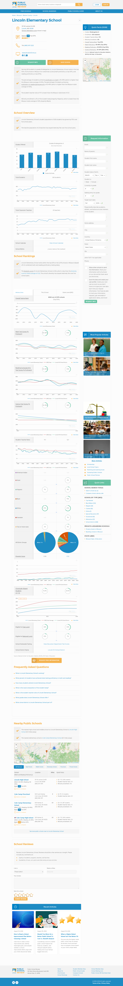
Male (87, 182)
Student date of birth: (91, 172)
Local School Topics (93, 467)
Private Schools (73, 766)
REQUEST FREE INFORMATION (49, 660)
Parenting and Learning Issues (95, 470)
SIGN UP (105, 5)
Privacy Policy (105, 983)
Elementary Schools (52, 766)
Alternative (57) (90, 519)
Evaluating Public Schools (94, 472)
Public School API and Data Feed (100, 973)
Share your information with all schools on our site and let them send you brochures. (98, 272)
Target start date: (90, 200)
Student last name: (91, 165)
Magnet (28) (89, 506)
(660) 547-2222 (29, 45)
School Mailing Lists (97, 971)
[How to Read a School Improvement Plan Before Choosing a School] (23, 920)
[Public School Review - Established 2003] (19, 4)
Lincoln (24, 28)
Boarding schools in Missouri (94, 532)
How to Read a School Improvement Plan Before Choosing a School (22, 936)
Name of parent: (90, 151)
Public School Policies (93, 475)
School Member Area (97, 969)
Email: (86, 144)
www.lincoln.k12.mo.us (29, 53)
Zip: (86, 251)
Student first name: (91, 158)
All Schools (19, 767)
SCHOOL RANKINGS (49, 11)
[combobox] (55, 4)
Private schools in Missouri (93, 529)
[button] (46, 751)
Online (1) (88, 511)
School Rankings (62, 975)
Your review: (17, 876)
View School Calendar (56, 243)
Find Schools (61, 973)
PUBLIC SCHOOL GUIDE (76, 11)
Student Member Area (79, 969)
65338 (31, 28)
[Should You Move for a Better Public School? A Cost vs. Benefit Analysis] (46, 920)
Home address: (89, 223)
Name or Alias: (51, 868)
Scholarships (90, 464)
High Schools (29, 766)
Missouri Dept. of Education (94, 539)
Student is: (88, 179)
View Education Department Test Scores (56, 644)
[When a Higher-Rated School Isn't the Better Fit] (70, 920)
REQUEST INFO (33, 62)
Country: (87, 237)
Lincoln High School (21, 780)
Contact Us (76, 975)
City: (86, 230)
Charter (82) (89, 509)
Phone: (87, 261)
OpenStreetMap (75, 763)
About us (60, 971)
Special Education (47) (92, 514)
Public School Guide (79, 971)
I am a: (16, 868)
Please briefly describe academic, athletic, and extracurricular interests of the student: (96, 209)
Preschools (63, 766)
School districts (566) (92, 522)
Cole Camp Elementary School (52, 738)
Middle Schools (39, 766)
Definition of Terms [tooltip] (19, 292)
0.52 (68, 556)
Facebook (16, 982)
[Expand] (16, 751)
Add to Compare (21, 789)
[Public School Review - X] (13, 982)
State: (86, 244)
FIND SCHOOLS (26, 11)
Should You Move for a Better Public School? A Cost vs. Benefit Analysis (45, 936)
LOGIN (97, 5)
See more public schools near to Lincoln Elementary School (47, 831)
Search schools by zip (92, 491)
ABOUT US (98, 11)
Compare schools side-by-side (94, 493)
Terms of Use (96, 983)
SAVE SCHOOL (65, 62)
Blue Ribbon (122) (91, 503)
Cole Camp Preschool (22, 794)
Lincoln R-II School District (56, 650)
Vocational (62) (90, 517)
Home (59, 969)
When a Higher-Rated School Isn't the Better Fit (69, 935)
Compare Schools (78, 973)
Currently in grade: (90, 185)
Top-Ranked (89, 501)
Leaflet (69, 763)
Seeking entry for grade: (92, 193)
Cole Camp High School (24, 818)
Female (94, 182)
